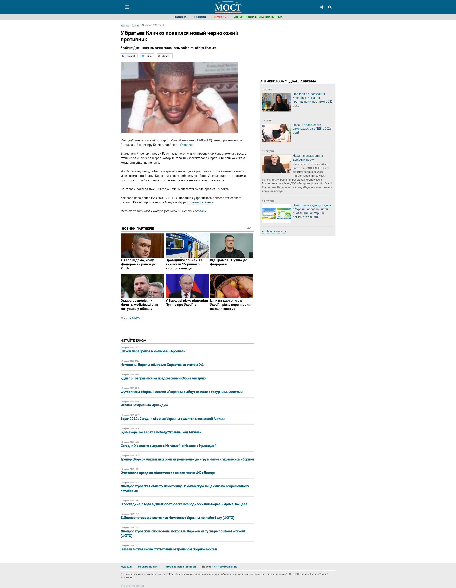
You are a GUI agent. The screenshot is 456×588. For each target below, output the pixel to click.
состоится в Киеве (200, 202)
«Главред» (186, 145)
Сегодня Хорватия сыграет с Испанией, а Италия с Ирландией (168, 445)
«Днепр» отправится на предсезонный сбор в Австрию (163, 378)
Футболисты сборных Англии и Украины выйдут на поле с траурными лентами (182, 391)
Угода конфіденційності (181, 566)
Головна (180, 17)
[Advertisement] (290, 48)
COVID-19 (220, 17)
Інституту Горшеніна (224, 566)
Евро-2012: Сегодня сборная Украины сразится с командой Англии (172, 418)
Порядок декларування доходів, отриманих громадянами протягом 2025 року (313, 99)
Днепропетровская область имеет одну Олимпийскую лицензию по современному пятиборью (185, 488)
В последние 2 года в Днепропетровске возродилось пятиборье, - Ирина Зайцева (184, 504)
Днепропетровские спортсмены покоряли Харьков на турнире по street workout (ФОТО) (183, 533)
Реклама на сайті (148, 566)
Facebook (199, 211)
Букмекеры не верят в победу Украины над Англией (161, 432)
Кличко (135, 318)
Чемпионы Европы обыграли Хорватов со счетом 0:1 (162, 364)
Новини (200, 17)
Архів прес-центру (274, 231)
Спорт (135, 25)
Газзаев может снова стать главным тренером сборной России (169, 549)
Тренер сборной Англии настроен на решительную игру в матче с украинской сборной (187, 459)
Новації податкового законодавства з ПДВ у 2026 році (312, 128)
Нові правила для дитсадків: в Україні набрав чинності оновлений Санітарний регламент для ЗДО (312, 211)
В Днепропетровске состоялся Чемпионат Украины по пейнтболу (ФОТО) (177, 517)
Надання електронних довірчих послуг (308, 157)
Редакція (126, 566)
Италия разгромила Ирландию (144, 405)
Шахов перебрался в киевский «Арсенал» (153, 351)
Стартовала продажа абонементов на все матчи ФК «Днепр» (168, 472)
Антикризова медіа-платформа (258, 17)
